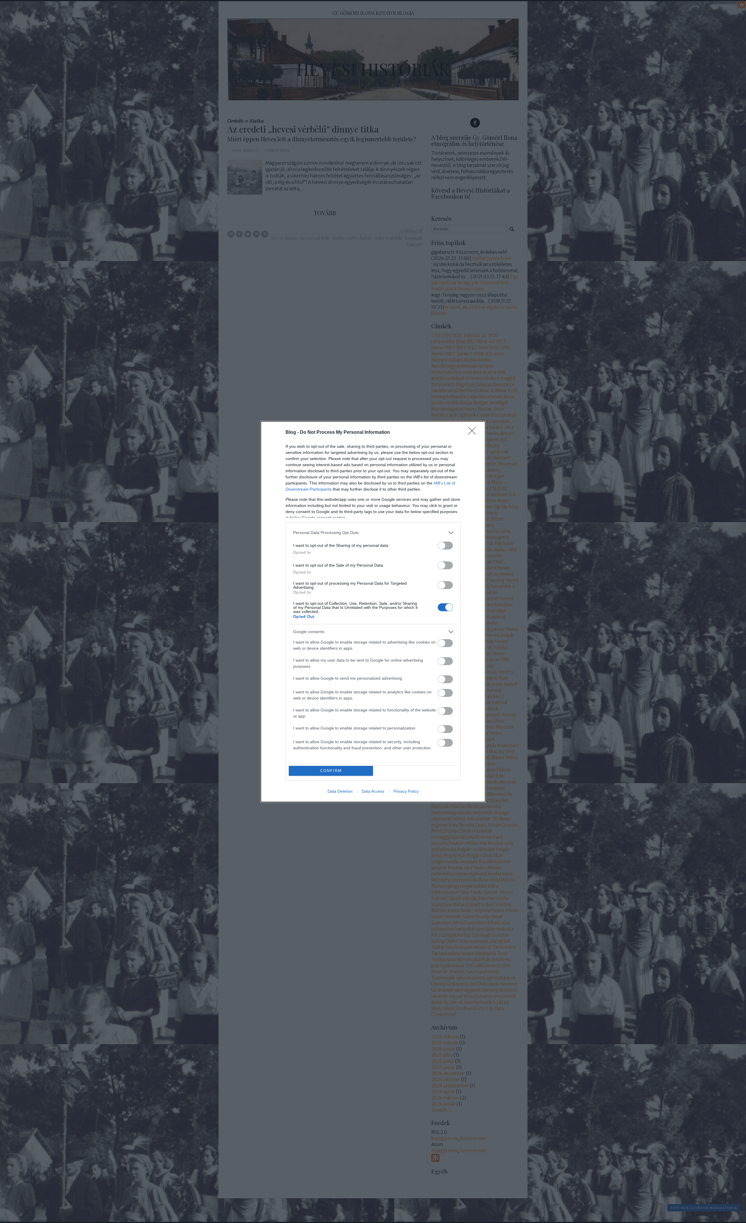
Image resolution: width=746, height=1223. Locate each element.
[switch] (445, 545)
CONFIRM (331, 771)
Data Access (373, 791)
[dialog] (373, 611)
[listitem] (373, 533)
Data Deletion (340, 791)
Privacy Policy (406, 791)
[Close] (473, 432)
